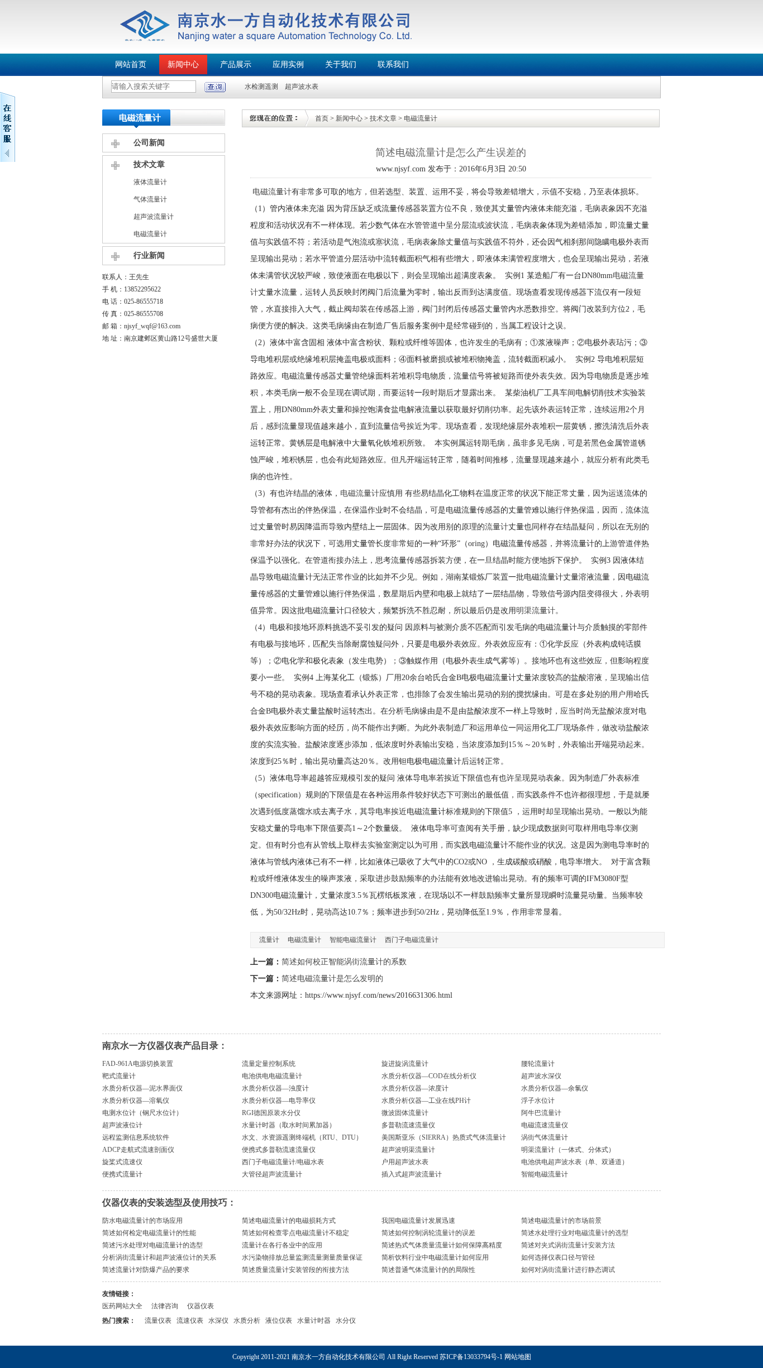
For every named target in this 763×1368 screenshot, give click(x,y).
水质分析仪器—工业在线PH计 (426, 1100)
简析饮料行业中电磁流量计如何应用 (435, 1257)
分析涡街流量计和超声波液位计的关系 (159, 1257)
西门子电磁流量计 (411, 940)
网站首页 (130, 64)
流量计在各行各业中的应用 (282, 1245)
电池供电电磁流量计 (272, 1076)
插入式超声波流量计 (412, 1174)
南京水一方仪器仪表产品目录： (164, 1045)
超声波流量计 (153, 217)
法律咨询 (164, 1306)
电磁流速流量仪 (544, 1125)
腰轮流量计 (538, 1064)
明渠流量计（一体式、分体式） (568, 1150)
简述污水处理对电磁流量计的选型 (152, 1245)
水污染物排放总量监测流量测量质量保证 (302, 1257)
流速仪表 (190, 1320)
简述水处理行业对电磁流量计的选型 (574, 1233)
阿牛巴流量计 (541, 1113)
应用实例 (288, 64)
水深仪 (218, 1320)
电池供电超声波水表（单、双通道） (574, 1162)
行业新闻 (149, 255)
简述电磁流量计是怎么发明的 (332, 978)
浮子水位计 (538, 1100)
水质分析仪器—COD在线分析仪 (429, 1076)
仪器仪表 (200, 1306)
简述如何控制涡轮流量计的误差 (428, 1233)
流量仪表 (158, 1320)
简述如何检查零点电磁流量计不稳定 (295, 1233)
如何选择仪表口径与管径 (558, 1257)
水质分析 (246, 1320)
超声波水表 (301, 86)
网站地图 (517, 1357)
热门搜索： (119, 1320)
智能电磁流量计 (353, 940)
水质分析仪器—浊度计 (275, 1088)
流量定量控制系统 (268, 1064)
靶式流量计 (119, 1076)
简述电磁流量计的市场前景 (561, 1220)
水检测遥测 (261, 86)
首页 (321, 118)
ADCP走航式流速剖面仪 (138, 1150)
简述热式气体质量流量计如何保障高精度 (442, 1245)
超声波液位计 (122, 1125)
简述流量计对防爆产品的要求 (145, 1270)
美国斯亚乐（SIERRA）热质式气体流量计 (444, 1137)
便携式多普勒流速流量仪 (279, 1150)
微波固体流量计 (405, 1113)
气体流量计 (150, 199)
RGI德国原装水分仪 (271, 1113)
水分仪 (346, 1320)
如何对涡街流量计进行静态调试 (568, 1270)
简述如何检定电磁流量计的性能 (149, 1233)
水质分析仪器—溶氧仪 (135, 1100)
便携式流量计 (122, 1174)
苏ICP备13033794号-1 (471, 1357)
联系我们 (393, 64)
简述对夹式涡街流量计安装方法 (568, 1245)
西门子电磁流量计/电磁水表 (283, 1162)
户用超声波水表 (405, 1162)
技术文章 (149, 164)
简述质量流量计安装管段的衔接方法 (295, 1270)
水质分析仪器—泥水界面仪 (142, 1088)
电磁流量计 (150, 234)
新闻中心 (183, 64)
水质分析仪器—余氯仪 (554, 1088)
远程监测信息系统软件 (135, 1137)
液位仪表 (278, 1320)
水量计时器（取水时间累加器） (289, 1125)
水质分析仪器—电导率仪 (279, 1100)
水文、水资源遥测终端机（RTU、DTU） (302, 1137)
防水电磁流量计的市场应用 (142, 1220)
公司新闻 (149, 142)
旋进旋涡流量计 (405, 1064)
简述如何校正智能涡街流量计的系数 (344, 962)
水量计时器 (314, 1320)
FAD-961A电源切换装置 (137, 1064)
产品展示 (235, 64)
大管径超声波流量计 (272, 1174)
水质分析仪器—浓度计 (415, 1088)
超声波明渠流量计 (408, 1150)
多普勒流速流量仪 (408, 1125)
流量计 (496, 527)
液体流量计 (150, 182)
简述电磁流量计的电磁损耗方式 (289, 1220)
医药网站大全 (122, 1306)
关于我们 (340, 64)
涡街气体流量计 (544, 1137)
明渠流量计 (535, 610)
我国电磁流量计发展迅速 (418, 1220)
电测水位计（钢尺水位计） (142, 1113)
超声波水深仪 (541, 1076)
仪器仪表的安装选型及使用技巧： (169, 1202)
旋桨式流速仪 (122, 1162)
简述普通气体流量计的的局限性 (428, 1270)
